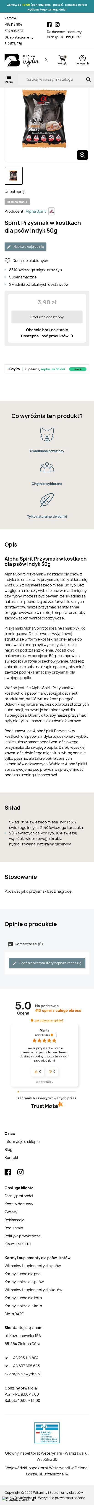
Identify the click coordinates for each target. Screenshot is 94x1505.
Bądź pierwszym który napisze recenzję (50, 963)
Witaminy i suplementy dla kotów (33, 1289)
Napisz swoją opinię (28, 246)
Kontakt (11, 1157)
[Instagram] (57, 24)
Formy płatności (19, 1195)
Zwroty (11, 1211)
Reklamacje (14, 1219)
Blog (8, 1149)
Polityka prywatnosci (23, 1235)
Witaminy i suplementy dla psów (33, 1265)
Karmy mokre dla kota (23, 1305)
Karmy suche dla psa (22, 1273)
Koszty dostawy (19, 1203)
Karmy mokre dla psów (24, 1281)
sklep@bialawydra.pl (23, 1373)
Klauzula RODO (18, 1243)
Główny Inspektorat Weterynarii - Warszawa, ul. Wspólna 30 (47, 1456)
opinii (58, 1010)
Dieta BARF (14, 1313)
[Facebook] (49, 24)
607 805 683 (14, 31)
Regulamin (14, 1227)
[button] (32, 1020)
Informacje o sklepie (22, 1141)
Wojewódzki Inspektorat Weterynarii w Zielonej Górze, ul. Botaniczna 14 (47, 1471)
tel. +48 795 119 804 (22, 1357)
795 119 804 (13, 24)
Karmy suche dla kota (23, 1297)
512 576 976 (13, 43)
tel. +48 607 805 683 (22, 1365)
